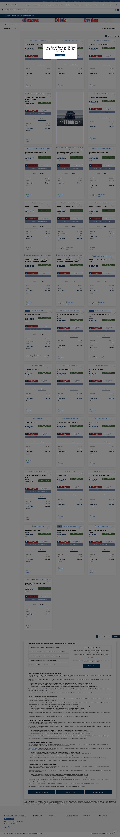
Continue (60, 55)
